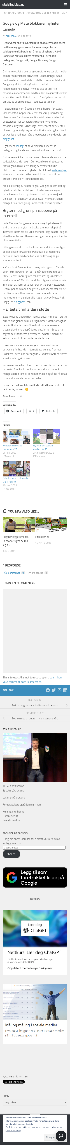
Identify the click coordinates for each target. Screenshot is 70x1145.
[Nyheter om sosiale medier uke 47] (46, 436)
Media (47, 13)
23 (32, 521)
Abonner (11, 854)
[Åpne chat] (61, 1136)
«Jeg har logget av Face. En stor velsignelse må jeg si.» (16, 541)
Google (21, 13)
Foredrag (8, 804)
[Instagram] (59, 690)
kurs (16, 804)
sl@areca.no (17, 790)
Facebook (9, 13)
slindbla (11, 36)
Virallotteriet (42, 536)
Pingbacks (39, 572)
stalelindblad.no (13, 4)
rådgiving (28, 804)
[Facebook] (48, 690)
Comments (16, 572)
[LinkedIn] (65, 690)
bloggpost (8, 139)
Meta (56, 13)
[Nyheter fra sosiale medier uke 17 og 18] (16, 468)
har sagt (19, 146)
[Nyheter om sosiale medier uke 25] (16, 436)
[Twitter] (54, 690)
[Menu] (65, 4)
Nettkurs (35, 898)
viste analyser (59, 170)
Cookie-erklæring (13, 1130)
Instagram (34, 13)
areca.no (20, 797)
